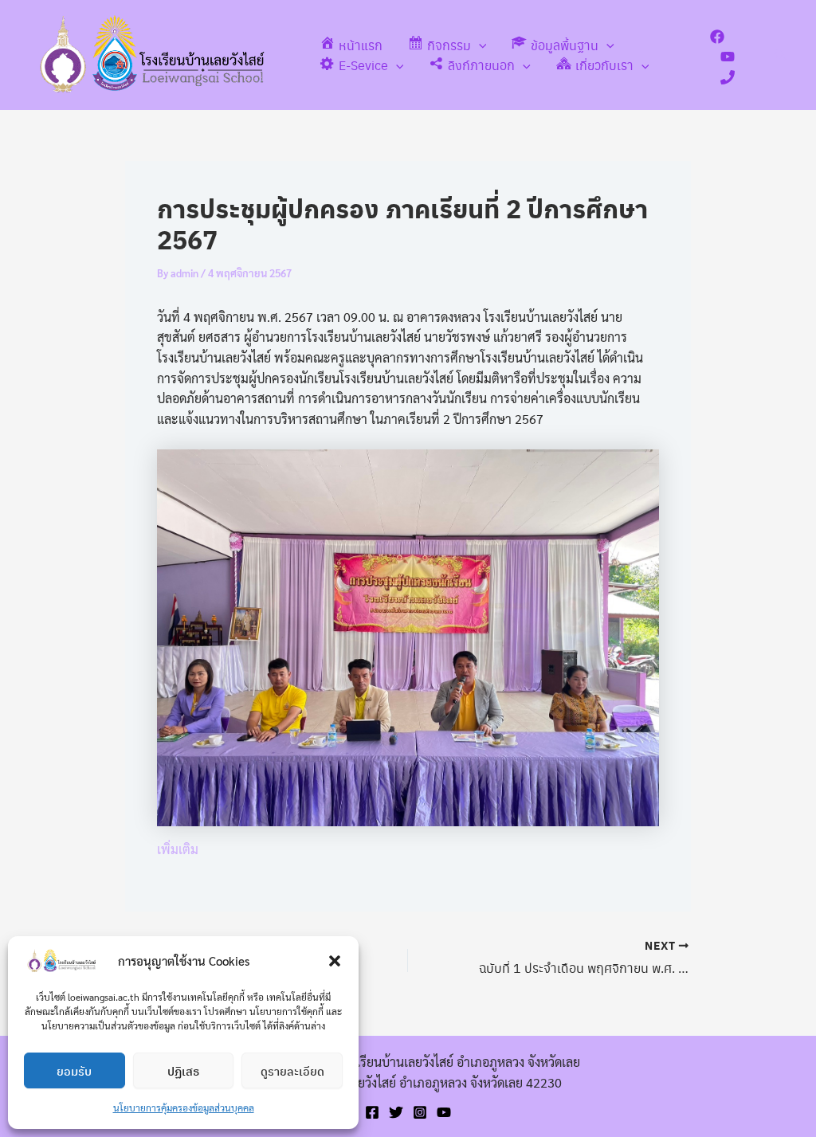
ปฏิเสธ (183, 1071)
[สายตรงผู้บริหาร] (727, 77)
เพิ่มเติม (177, 849)
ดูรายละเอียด (292, 1071)
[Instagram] (420, 1112)
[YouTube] (727, 56)
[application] (479, 45)
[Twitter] (396, 1112)
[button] (335, 961)
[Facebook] (717, 36)
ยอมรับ (74, 1071)
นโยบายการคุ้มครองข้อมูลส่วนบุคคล (183, 1107)
